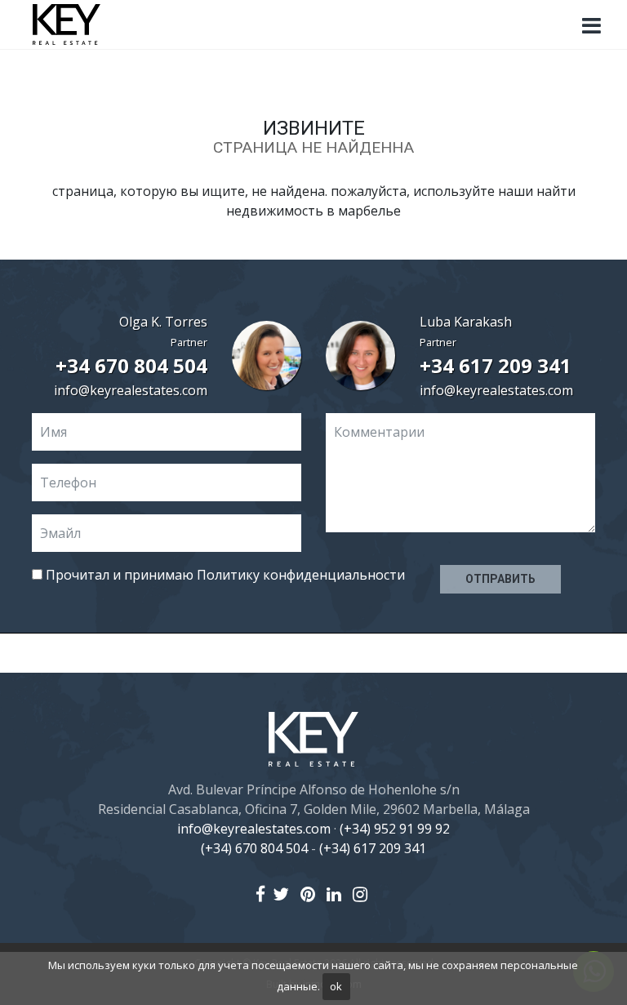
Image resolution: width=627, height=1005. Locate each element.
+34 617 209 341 (495, 365)
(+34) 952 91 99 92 (395, 829)
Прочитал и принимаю (223, 575)
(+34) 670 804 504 (254, 848)
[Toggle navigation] (591, 26)
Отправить (500, 578)
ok (336, 986)
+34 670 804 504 (131, 365)
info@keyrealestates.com (130, 390)
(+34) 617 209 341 (372, 848)
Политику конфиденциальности (301, 575)
